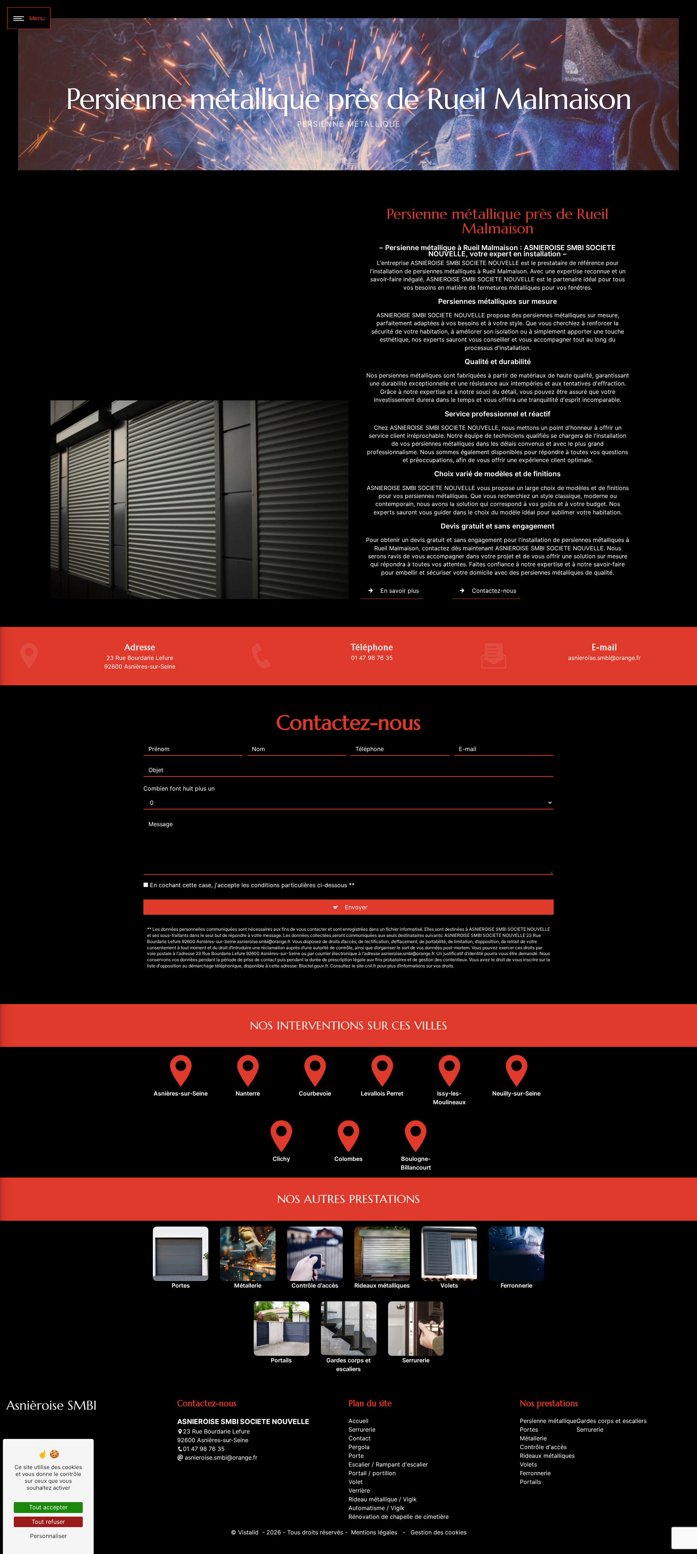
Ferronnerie (535, 1473)
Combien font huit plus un (179, 788)
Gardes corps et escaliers (611, 1420)
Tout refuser (48, 1521)
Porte (356, 1455)
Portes (529, 1429)
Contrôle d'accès (543, 1447)
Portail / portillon (372, 1473)
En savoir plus (399, 590)
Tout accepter (48, 1507)
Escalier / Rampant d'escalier (388, 1464)
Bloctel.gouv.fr (313, 965)
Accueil (358, 1420)
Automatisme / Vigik (376, 1508)
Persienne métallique (548, 1420)
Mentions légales (374, 1532)
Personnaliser (48, 1535)
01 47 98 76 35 (372, 657)
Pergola (359, 1447)
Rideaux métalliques (547, 1455)
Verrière (359, 1490)
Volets (528, 1464)
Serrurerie (361, 1429)
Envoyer (356, 907)
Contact (359, 1438)
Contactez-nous (494, 590)
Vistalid (249, 1532)
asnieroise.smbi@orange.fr (604, 657)
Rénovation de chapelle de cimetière (398, 1516)
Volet (355, 1481)
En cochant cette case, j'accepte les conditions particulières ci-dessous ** (252, 885)
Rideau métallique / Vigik (382, 1499)
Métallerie (533, 1438)
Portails (530, 1481)
